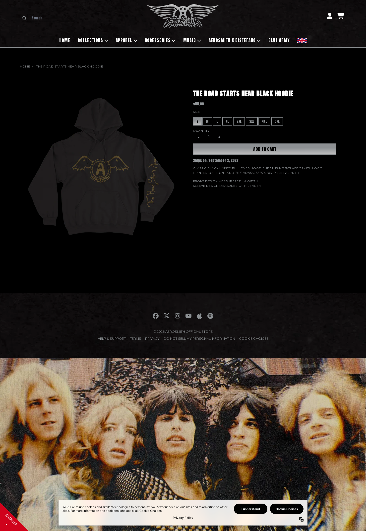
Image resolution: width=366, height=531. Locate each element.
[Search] (24, 18)
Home (25, 66)
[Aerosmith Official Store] (183, 16)
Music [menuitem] (189, 40)
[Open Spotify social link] (210, 315)
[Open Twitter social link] (166, 315)
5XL (277, 121)
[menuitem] (302, 40)
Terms (135, 338)
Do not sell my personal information (199, 338)
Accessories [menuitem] (158, 40)
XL (227, 121)
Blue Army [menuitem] (279, 40)
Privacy (152, 338)
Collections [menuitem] (90, 40)
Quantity (201, 131)
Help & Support (112, 338)
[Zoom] (101, 170)
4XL (264, 121)
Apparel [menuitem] (124, 40)
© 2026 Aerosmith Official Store (183, 331)
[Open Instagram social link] (177, 315)
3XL (251, 121)
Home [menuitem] (64, 40)
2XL (239, 121)
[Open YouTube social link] (188, 315)
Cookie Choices (254, 338)
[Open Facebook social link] (155, 315)
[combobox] (53, 18)
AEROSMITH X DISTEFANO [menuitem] (232, 40)
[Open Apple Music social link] (199, 315)
